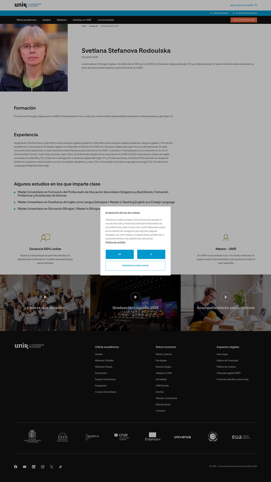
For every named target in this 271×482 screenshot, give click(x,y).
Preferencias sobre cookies (135, 266)
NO (119, 254)
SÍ (151, 254)
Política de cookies (115, 242)
